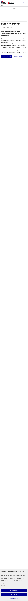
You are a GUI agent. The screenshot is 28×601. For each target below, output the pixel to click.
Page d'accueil (7, 56)
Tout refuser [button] (14, 594)
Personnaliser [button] (14, 598)
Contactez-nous (18, 56)
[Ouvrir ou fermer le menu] (26, 2)
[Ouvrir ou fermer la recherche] (23, 2)
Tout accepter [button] (14, 590)
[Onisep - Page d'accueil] (11, 3)
